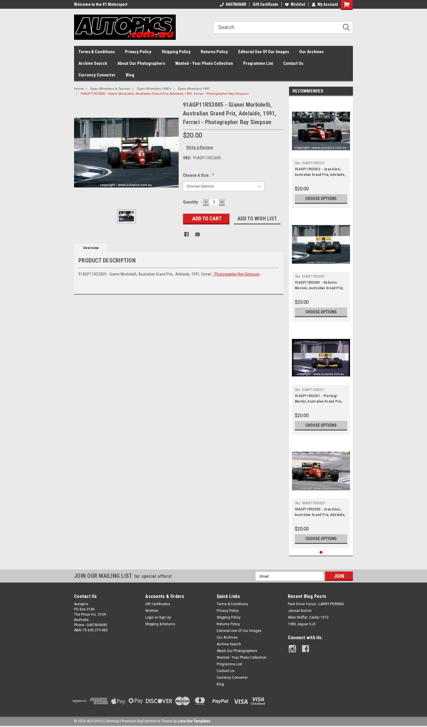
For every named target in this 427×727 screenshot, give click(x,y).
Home (79, 89)
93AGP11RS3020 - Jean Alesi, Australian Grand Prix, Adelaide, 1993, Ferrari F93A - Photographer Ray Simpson (320, 512)
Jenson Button (300, 611)
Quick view (321, 154)
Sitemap (112, 721)
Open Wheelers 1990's (154, 89)
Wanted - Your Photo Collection (204, 63)
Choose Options (321, 198)
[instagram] (292, 648)
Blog (130, 75)
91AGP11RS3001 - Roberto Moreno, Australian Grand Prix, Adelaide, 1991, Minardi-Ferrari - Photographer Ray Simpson (320, 286)
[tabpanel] (321, 153)
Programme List (258, 63)
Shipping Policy (176, 51)
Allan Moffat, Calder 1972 (308, 617)
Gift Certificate (265, 4)
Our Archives (311, 51)
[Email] (197, 234)
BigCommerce (148, 721)
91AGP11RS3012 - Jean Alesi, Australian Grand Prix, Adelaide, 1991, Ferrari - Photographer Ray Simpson (320, 172)
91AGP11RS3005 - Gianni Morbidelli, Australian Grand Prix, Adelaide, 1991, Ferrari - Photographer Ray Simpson (164, 94)
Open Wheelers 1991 (194, 89)
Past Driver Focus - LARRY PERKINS (316, 604)
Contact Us (293, 63)
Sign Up (165, 617)
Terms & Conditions (96, 51)
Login (149, 617)
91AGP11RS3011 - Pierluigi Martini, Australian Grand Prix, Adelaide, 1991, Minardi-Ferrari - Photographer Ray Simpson (320, 399)
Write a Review (199, 147)
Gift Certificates (157, 604)
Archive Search (92, 63)
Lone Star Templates (194, 721)
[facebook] (305, 648)
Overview (90, 248)
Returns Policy (214, 51)
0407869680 (236, 4)
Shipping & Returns (160, 624)
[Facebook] (186, 234)
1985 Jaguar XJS (301, 624)
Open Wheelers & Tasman (110, 89)
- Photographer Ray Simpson (236, 274)
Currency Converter (97, 75)
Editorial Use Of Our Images (263, 51)
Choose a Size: (198, 175)
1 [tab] (321, 552)
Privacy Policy (138, 51)
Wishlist (298, 4)
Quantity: (191, 202)
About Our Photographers (141, 63)
